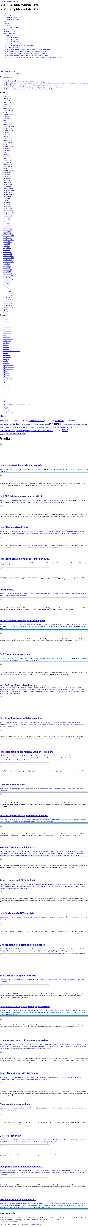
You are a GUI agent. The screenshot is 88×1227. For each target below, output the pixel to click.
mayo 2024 (7, 136)
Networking (30, 427)
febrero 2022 (7, 184)
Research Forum (8, 389)
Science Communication (10, 393)
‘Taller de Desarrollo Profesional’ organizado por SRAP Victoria (21, 465)
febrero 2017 (7, 290)
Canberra (6, 349)
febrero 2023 (7, 160)
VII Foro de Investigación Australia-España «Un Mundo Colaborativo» (29, 49)
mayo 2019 (7, 248)
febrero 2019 (7, 254)
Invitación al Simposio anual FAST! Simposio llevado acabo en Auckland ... (24, 816)
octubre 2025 (7, 112)
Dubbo (9, 1142)
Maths (5, 371)
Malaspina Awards (69, 886)
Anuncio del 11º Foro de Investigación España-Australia (18, 976)
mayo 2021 (7, 202)
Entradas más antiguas (11, 1217)
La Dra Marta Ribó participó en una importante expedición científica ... (23, 945)
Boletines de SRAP (9, 31)
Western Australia (10, 596)
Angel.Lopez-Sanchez (43, 1207)
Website (6, 411)
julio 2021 (6, 198)
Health (5, 361)
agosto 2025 (7, 116)
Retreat (71, 917)
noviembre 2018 (8, 258)
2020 (27, 421)
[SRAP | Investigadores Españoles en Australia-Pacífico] (9, 1)
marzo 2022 (7, 182)
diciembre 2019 (8, 234)
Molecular (6, 377)
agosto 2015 (7, 310)
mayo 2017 (7, 286)
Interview (6, 363)
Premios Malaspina (9, 33)
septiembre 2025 (8, 114)
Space (5, 401)
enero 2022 (7, 186)
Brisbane (6, 347)
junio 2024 (6, 134)
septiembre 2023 (8, 146)
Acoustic (6, 319)
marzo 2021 (7, 206)
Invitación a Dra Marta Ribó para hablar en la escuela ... (18, 685)
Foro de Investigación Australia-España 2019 (21, 45)
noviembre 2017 (8, 276)
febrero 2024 (7, 138)
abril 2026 (6, 100)
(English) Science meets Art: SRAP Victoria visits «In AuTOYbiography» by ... (25, 559)
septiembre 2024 (8, 130)
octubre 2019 (7, 238)
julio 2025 (6, 118)
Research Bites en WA (7, 590)
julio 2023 (6, 150)
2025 (49, 421)
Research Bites (8, 387)
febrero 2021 (7, 208)
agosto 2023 (7, 148)
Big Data (6, 343)
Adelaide (6, 323)
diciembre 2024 (8, 124)
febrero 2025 (7, 122)
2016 (12, 421)
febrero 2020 (7, 230)
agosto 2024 (7, 132)
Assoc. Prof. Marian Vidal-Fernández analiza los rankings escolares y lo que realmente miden (32, 87)
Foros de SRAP (8, 35)
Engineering (7, 357)
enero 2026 (7, 106)
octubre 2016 (7, 298)
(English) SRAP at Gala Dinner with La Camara (15, 654)
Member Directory (13, 19)
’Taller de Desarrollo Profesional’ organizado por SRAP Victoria (23, 81)
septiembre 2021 (8, 194)
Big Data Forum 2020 (14, 47)
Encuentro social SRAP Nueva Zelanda (12, 785)
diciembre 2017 (8, 274)
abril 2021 (6, 204)
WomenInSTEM (8, 413)
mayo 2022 (7, 178)
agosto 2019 (7, 242)
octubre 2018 (7, 260)
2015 (9, 421)
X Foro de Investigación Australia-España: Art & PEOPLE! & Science (28, 55)
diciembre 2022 (8, 164)
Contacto (6, 29)
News (5, 381)
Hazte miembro (12, 17)
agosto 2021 (7, 196)
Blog (4, 21)
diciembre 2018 (8, 256)
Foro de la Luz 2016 (13, 39)
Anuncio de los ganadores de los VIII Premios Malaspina (18, 880)
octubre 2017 (7, 278)
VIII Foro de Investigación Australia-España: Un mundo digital (26, 51)
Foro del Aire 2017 (13, 41)
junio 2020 (6, 222)
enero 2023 (7, 162)
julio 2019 (6, 244)
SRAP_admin (4, 471)
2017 (15, 421)
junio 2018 (6, 264)
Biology (5, 345)
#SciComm (4, 421)
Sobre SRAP (7, 15)
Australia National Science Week (17, 1173)
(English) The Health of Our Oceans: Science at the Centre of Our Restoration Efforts (30, 85)
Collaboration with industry (12, 351)
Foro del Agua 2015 (13, 37)
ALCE (65, 421)
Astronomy (6, 337)
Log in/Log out (7, 23)
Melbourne (6, 375)
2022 (36, 420)
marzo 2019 (7, 252)
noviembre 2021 (8, 190)
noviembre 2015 (8, 304)
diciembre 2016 (8, 294)
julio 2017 (6, 284)
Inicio (1, 72)
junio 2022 (6, 176)
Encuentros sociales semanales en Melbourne (15, 1104)
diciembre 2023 (8, 140)
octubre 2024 (7, 128)
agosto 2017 (7, 282)
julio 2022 (6, 174)
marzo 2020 (7, 228)
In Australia (7, 341)
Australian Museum (44, 1046)
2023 (41, 420)
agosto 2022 (7, 172)
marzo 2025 (7, 120)
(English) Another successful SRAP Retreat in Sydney (17, 913)
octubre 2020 (7, 214)
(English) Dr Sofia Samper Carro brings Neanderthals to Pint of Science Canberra (29, 89)
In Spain (6, 403)
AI (4, 329)
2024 (45, 421)
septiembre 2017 (8, 280)
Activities (6, 321)
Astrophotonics (8, 339)
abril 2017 (6, 288)
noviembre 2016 (8, 296)
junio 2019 (6, 246)
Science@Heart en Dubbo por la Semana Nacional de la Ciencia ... (21, 1167)
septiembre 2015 (8, 308)
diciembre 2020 (8, 210)
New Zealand (7, 379)
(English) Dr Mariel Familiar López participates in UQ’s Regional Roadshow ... (25, 1007)
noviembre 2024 (8, 126)
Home (5, 13)
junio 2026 (6, 96)
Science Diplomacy (9, 395)
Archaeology (7, 333)
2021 (31, 420)
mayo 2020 (7, 224)
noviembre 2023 (8, 142)
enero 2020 (7, 232)
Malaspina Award (8, 367)
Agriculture (7, 327)
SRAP (65, 430)
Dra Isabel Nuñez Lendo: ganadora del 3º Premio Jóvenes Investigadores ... (24, 1040)
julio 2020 (6, 220)
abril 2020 (6, 226)
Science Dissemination (10, 397)
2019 (23, 420)
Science (5, 391)
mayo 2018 (7, 266)
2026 (53, 421)
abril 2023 (6, 156)
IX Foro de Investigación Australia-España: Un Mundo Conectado (27, 53)
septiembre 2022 (8, 170)
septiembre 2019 (8, 240)
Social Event (72, 789)
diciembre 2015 (8, 302)
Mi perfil (9, 25)
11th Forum (67, 853)
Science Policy (7, 399)
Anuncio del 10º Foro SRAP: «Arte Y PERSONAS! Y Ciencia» (19, 1073)
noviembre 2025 (8, 110)
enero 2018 (7, 272)
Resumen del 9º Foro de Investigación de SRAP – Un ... (18, 1200)
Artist (59, 563)
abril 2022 (6, 180)
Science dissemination (42, 430)
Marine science (8, 369)
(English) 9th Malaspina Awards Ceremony (14, 527)
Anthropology (7, 331)
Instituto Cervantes (73, 424)
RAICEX (6, 385)
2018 (19, 421)
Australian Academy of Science (30, 886)
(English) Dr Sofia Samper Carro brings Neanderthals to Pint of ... (21, 496)
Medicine (6, 373)
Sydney (5, 407)
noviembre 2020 (8, 212)
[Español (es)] (17, 1221)
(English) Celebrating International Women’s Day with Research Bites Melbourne (26, 752)
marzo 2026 (7, 102)
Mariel (51, 821)
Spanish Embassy (6, 888)
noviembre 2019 (8, 236)
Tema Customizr (35, 1225)
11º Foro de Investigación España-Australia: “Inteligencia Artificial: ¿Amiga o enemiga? (34, 57)
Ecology (5, 353)
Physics (5, 383)
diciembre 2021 (8, 188)
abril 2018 (6, 268)
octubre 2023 (7, 144)
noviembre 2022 (8, 166)
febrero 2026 (7, 104)
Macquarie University (55, 886)
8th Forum (64, 1205)
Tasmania (6, 409)
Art (4, 335)
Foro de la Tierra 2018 (14, 43)
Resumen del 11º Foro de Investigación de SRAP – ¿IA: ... (18, 847)
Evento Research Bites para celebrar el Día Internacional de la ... (21, 718)
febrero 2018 (7, 270)
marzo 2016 (7, 300)
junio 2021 (6, 200)
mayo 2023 (7, 154)
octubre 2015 (7, 306)
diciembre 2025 (8, 108)
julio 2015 (6, 312)
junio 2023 (6, 152)
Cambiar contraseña (13, 27)
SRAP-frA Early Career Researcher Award (16, 405)
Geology (6, 359)
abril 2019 (6, 250)
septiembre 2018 (8, 262)
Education (6, 355)
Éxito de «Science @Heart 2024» (11, 1136)
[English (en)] (7, 1221)
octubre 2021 (7, 192)
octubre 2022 (7, 168)
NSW (14, 1142)
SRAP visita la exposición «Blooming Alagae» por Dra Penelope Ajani (22, 621)
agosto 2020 (7, 218)
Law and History (8, 365)
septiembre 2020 (8, 216)
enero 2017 (7, 292)
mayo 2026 (7, 98)
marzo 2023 (7, 158)
